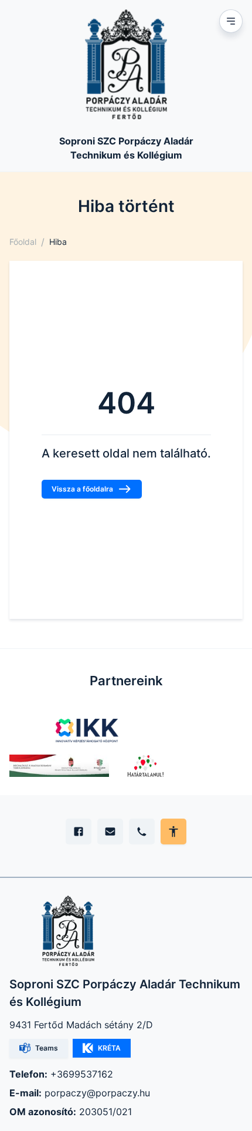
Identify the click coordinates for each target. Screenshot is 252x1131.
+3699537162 (81, 1074)
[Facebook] (78, 831)
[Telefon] (142, 831)
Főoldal (22, 242)
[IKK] (87, 730)
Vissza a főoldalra (82, 488)
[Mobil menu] (231, 21)
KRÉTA (109, 1048)
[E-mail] (110, 831)
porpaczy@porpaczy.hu (97, 1093)
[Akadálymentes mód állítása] (173, 831)
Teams (46, 1048)
